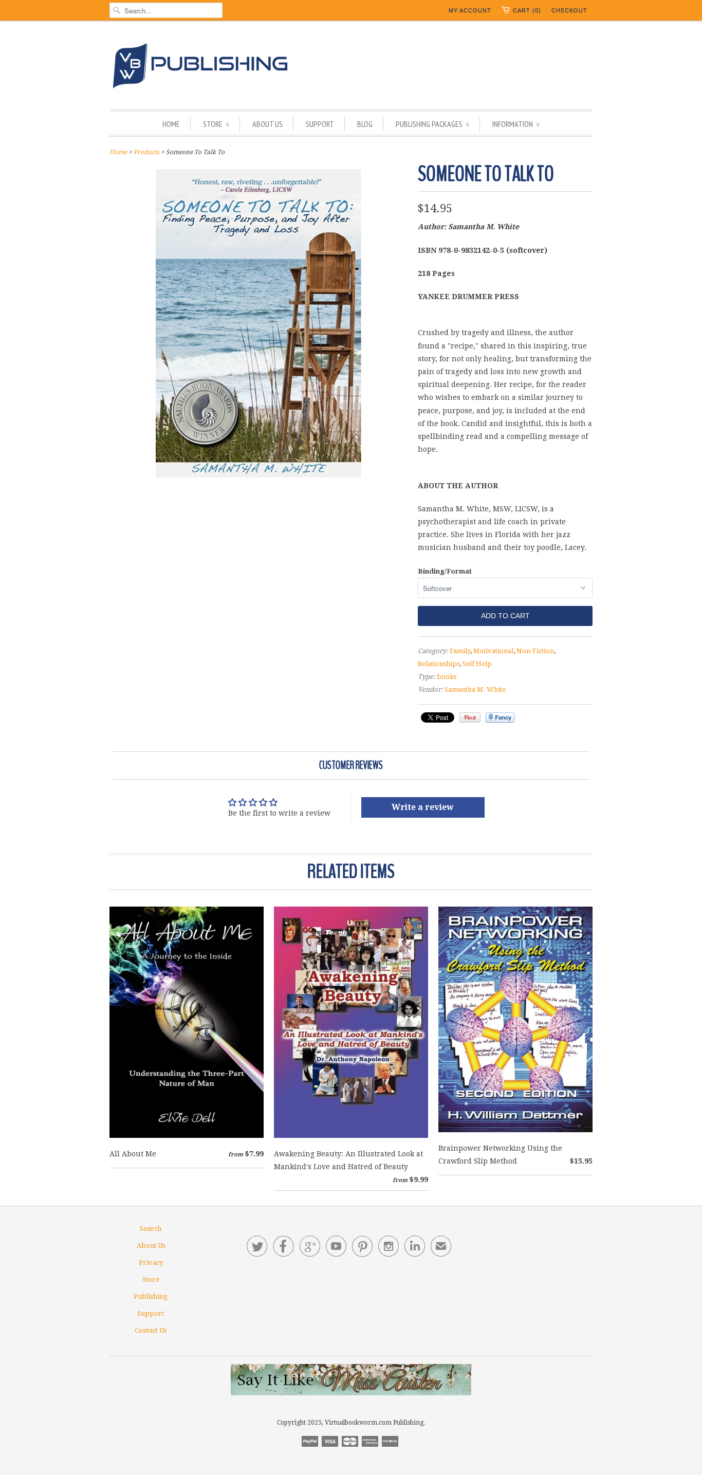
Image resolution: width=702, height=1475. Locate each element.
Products (146, 152)
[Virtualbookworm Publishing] (351, 67)
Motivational (493, 651)
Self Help (477, 664)
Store (216, 124)
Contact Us (151, 1330)
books (446, 676)
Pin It (470, 717)
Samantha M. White (475, 689)
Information (516, 124)
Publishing (151, 1296)
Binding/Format (445, 571)
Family (460, 651)
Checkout (569, 10)
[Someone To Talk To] (258, 475)
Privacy (151, 1262)
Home (171, 124)
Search (150, 1228)
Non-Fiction (535, 651)
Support (320, 124)
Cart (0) (527, 10)
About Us (267, 124)
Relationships (438, 664)
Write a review (423, 807)
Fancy (500, 717)
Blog (365, 124)
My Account (470, 10)
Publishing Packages (432, 124)
